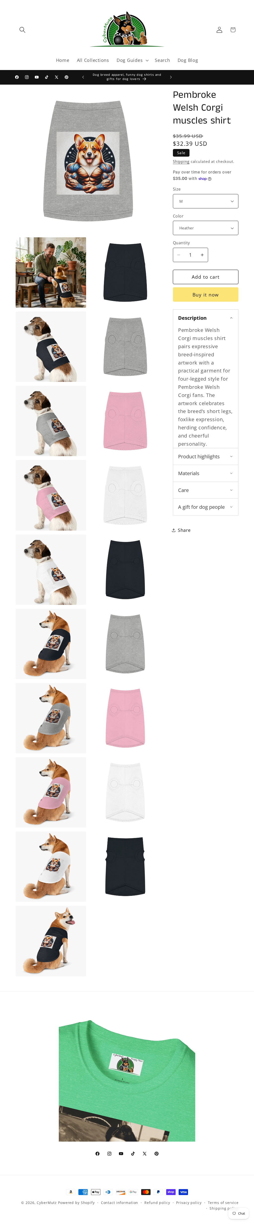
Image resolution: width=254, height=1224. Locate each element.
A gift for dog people (201, 507)
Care (183, 490)
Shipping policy (224, 1208)
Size (177, 189)
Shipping (181, 161)
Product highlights (199, 456)
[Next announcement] (170, 77)
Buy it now (205, 295)
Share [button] (184, 530)
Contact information (119, 1202)
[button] (22, 30)
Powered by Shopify (76, 1202)
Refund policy (157, 1202)
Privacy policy (188, 1202)
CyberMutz (47, 1202)
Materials (188, 473)
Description (192, 318)
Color (178, 216)
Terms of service (223, 1202)
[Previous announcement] (83, 77)
